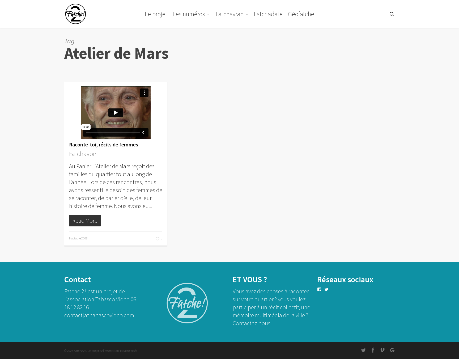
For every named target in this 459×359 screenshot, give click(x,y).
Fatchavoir (82, 153)
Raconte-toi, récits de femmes (103, 144)
